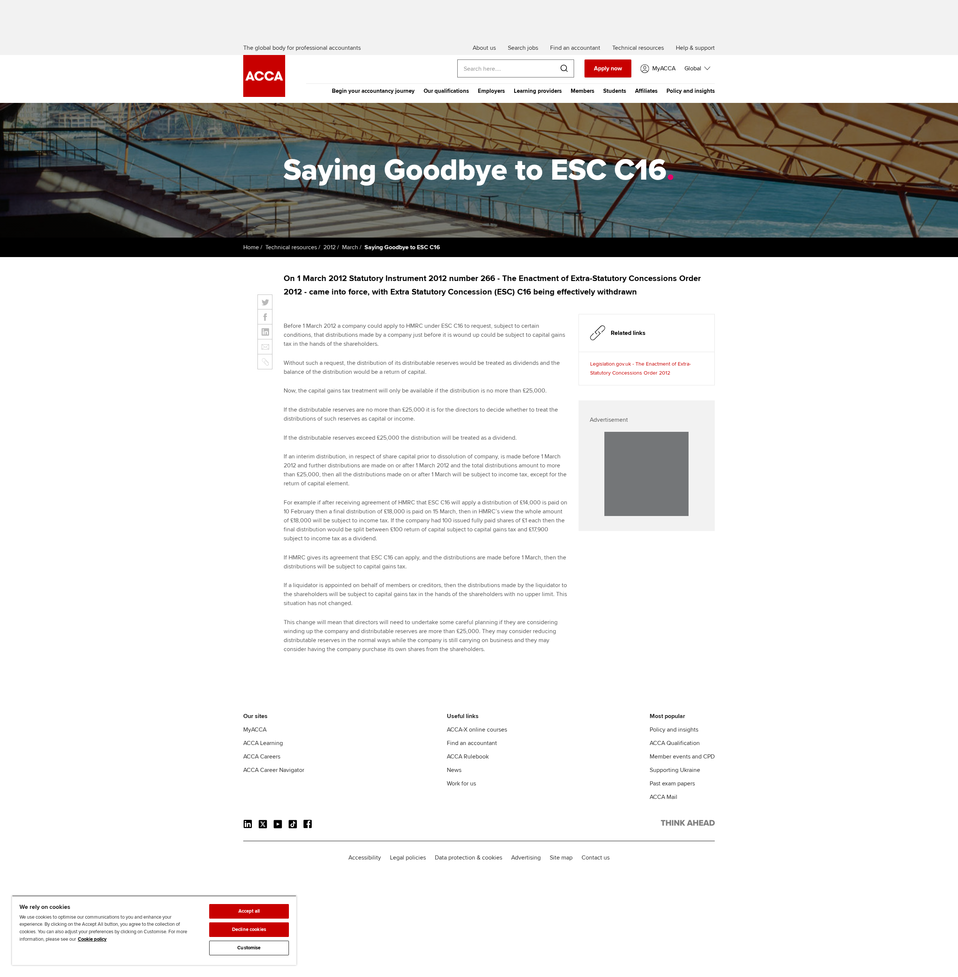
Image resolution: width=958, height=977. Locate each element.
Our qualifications (446, 91)
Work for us (461, 783)
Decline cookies (249, 929)
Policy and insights (690, 91)
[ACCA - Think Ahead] (264, 95)
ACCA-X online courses (477, 729)
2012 (329, 247)
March (350, 247)
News (454, 770)
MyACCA (254, 729)
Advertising (526, 857)
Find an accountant (472, 743)
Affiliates (646, 91)
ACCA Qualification (675, 743)
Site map (561, 857)
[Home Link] (688, 824)
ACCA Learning (263, 743)
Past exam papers (672, 783)
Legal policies (408, 857)
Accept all (249, 911)
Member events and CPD (682, 756)
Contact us (596, 857)
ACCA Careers (261, 756)
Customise (248, 948)
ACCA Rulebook (468, 756)
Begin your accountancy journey (373, 91)
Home (251, 247)
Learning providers (538, 91)
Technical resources (291, 247)
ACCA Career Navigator (273, 770)
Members (582, 91)
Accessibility (364, 857)
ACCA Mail (663, 797)
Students (614, 91)
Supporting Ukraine (675, 770)
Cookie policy (92, 939)
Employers (491, 91)
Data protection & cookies (468, 857)
